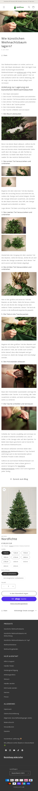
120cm (15, 553)
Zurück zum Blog (20, 479)
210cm (15, 557)
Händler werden (9, 683)
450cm (16, 566)
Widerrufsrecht (9, 722)
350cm (26, 562)
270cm (6, 562)
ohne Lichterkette (10, 574)
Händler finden (9, 666)
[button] (4, 7)
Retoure (6, 679)
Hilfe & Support (9, 661)
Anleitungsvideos (9, 675)
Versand (11, 546)
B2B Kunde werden (10, 688)
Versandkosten (9, 727)
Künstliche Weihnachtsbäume (14, 629)
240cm (25, 557)
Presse (6, 697)
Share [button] (5, 55)
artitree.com (21, 72)
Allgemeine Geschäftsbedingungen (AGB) (18, 718)
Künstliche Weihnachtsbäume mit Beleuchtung (15, 634)
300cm (16, 562)
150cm (25, 553)
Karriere (6, 692)
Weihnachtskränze (10, 645)
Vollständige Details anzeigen (24, 611)
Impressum (7, 709)
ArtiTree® (21, 787)
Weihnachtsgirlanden (11, 649)
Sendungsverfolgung (11, 670)
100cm (6, 553)
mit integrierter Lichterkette (15, 578)
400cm (7, 566)
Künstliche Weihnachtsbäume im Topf (17, 640)
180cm (6, 557)
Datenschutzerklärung (11, 713)
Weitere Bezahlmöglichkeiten (19, 603)
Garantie (7, 731)
